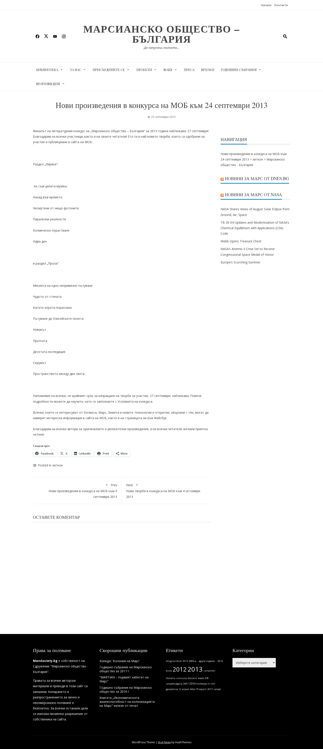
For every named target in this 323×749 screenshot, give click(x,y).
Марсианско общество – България (161, 33)
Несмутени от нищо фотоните (56, 208)
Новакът (39, 329)
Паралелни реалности (49, 219)
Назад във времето (47, 197)
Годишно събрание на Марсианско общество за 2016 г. (126, 689)
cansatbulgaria (174, 683)
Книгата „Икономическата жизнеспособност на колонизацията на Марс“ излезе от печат (127, 702)
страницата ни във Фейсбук (146, 418)
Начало (266, 5)
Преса (189, 70)
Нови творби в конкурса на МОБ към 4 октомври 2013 (163, 491)
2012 (180, 669)
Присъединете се (109, 70)
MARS (167, 70)
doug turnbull (174, 661)
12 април (184, 689)
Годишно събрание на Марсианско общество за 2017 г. (126, 669)
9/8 (207, 678)
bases (201, 678)
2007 (186, 683)
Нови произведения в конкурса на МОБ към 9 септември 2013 (83, 491)
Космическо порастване (51, 230)
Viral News (164, 742)
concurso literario (186, 678)
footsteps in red (205, 683)
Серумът (39, 363)
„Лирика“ (50, 164)
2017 (210, 689)
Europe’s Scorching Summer (240, 262)
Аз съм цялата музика (50, 186)
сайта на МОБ (96, 418)
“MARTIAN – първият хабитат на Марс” (124, 679)
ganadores (172, 689)
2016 (220, 661)
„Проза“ (52, 263)
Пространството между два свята (58, 374)
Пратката (40, 341)
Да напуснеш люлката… (161, 48)
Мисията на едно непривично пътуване (63, 285)
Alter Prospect (198, 689)
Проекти (144, 70)
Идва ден (40, 241)
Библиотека (47, 70)
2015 (185, 661)
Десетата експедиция (49, 352)
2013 (195, 669)
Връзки (207, 70)
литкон (57, 465)
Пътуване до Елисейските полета (58, 318)
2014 (192, 683)
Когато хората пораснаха (52, 307)
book (169, 670)
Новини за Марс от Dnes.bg (257, 178)
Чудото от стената (47, 296)
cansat (217, 689)
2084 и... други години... (203, 661)
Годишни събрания (239, 70)
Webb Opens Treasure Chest (241, 241)
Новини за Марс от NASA (253, 194)
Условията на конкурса (135, 401)
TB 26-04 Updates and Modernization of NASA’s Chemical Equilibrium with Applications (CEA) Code (255, 228)
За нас (75, 70)
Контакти (281, 5)
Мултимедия (48, 84)
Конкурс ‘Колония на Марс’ (120, 661)
